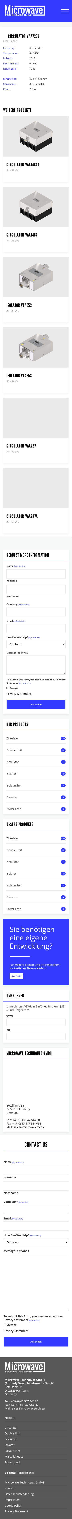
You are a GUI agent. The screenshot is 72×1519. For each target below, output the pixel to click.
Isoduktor (12, 762)
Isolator (11, 774)
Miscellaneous (14, 1456)
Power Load (13, 809)
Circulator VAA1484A (22, 164)
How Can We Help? (23, 637)
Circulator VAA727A (22, 516)
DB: (8, 1030)
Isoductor (11, 1439)
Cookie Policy (13, 1505)
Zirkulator (12, 738)
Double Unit (14, 750)
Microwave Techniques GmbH (24, 1482)
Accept (14, 688)
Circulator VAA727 (21, 446)
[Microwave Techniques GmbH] (25, 10)
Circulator (11, 1427)
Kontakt (16, 976)
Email (15, 621)
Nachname (12, 595)
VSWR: (10, 1016)
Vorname (11, 580)
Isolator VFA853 (19, 375)
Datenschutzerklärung (19, 1494)
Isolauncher (14, 785)
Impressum (12, 1500)
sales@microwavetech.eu (30, 1127)
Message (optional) (17, 653)
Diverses (11, 797)
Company (17, 604)
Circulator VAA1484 (21, 235)
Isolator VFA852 (19, 305)
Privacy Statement (18, 693)
